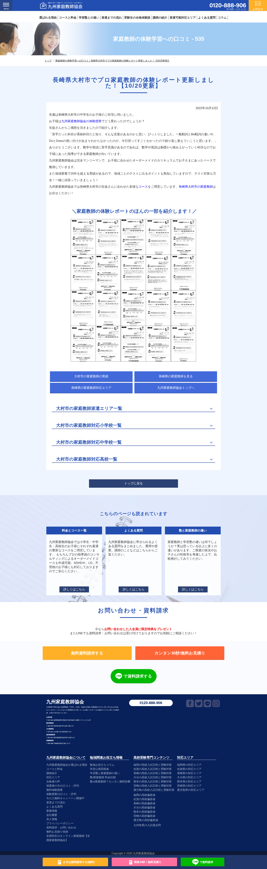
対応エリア (53, 777)
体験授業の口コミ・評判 (61, 794)
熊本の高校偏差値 (144, 811)
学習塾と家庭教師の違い (105, 773)
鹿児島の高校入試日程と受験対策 (154, 789)
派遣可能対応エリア (183, 17)
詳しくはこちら (74, 589)
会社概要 (51, 814)
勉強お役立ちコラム (102, 764)
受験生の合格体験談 (137, 17)
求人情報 (51, 819)
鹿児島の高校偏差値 (146, 820)
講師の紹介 (160, 17)
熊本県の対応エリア (189, 781)
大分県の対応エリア (189, 777)
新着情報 (51, 810)
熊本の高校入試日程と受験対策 (153, 781)
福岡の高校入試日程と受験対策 (153, 764)
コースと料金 (67, 17)
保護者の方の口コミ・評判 (62, 785)
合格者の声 (53, 781)
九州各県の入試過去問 (147, 825)
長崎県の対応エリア (189, 773)
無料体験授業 (54, 789)
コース (143, 186)
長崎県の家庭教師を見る (176, 376)
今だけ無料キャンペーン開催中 (65, 798)
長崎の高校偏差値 (144, 803)
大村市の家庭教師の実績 (91, 376)
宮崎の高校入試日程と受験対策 (153, 785)
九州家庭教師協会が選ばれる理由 (66, 764)
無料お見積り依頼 (57, 831)
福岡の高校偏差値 (144, 794)
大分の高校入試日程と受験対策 (153, 777)
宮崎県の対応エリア (189, 785)
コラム (222, 17)
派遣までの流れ (112, 17)
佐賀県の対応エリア (189, 768)
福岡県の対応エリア (189, 764)
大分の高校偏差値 (144, 807)
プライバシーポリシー (60, 823)
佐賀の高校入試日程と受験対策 (153, 768)
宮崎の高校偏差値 (144, 815)
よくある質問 (207, 17)
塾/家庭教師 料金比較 (103, 777)
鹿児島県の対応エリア (190, 789)
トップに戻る (133, 483)
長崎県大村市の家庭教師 (196, 186)
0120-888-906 (151, 703)
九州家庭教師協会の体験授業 (81, 121)
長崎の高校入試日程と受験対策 (153, 773)
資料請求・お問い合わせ (61, 827)
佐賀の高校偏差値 (144, 799)
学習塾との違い (89, 17)
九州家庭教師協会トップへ (175, 387)
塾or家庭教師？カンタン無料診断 (110, 781)
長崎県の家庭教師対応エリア (91, 387)
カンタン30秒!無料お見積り (180, 653)
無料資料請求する (87, 653)
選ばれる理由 (48, 17)
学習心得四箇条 (99, 768)
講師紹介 (51, 773)
